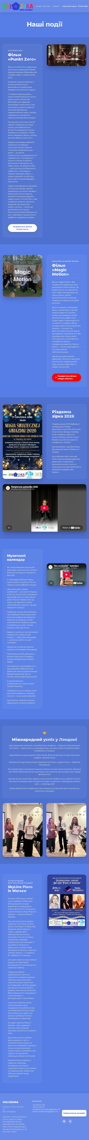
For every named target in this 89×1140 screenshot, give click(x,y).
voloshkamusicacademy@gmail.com (46, 1109)
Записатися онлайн (74, 1113)
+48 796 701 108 (38, 1105)
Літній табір (83, 6)
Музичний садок (70, 6)
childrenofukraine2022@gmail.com (45, 1112)
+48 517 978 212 (38, 1107)
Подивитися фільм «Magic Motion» (67, 377)
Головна (39, 6)
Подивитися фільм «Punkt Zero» (22, 228)
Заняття (56, 6)
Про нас (46, 6)
